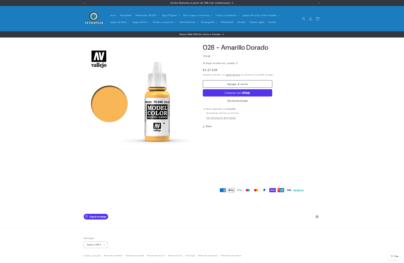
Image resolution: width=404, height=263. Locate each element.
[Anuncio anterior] (84, 3)
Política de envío (175, 255)
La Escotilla (96, 255)
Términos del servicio (156, 255)
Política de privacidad (135, 255)
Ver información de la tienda (221, 117)
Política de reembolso (113, 255)
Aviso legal (190, 255)
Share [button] (209, 126)
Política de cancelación (208, 255)
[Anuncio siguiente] (319, 3)
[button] (147, 15)
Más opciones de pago (237, 100)
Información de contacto (231, 255)
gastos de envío (233, 74)
